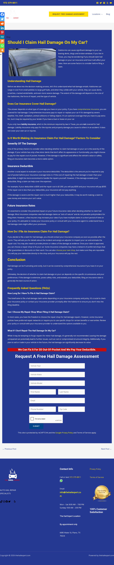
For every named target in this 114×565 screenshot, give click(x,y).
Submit (36, 426)
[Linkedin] (2, 28)
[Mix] (2, 41)
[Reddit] (2, 23)
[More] (2, 50)
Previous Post (9, 449)
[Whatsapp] (2, 45)
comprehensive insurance (88, 109)
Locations (96, 14)
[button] (68, 14)
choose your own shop (65, 250)
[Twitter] (101, 3)
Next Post (106, 449)
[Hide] (1, 54)
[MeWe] (2, 37)
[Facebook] (97, 3)
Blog (108, 14)
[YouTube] (111, 3)
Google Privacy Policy (64, 432)
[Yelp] (107, 3)
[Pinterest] (2, 32)
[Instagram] (104, 3)
